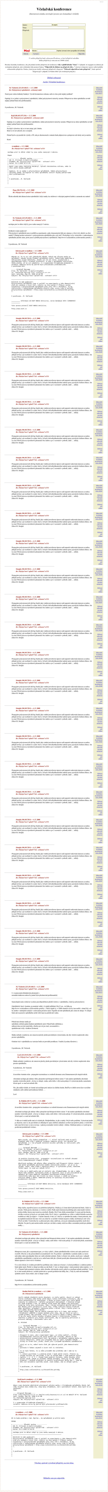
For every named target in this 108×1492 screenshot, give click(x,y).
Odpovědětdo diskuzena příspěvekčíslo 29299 (98, 655)
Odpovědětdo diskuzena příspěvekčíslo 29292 (98, 460)
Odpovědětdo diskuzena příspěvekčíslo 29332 (98, 1235)
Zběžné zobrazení (54, 77)
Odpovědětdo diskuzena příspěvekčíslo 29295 (98, 544)
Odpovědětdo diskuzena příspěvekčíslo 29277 (98, 90)
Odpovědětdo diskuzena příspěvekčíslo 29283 (98, 221)
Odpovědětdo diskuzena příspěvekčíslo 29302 (98, 739)
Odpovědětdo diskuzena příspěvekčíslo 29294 (98, 516)
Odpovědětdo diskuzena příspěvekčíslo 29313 (98, 989)
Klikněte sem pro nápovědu (54, 1478)
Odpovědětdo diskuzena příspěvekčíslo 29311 (98, 1415)
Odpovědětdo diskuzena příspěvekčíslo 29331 (98, 1204)
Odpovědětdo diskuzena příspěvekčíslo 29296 (98, 572)
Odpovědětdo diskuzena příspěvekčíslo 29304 (98, 794)
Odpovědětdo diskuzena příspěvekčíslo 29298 (98, 627)
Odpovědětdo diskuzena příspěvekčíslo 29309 (98, 934)
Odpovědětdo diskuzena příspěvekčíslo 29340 (98, 1294)
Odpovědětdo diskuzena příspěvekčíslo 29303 (98, 767)
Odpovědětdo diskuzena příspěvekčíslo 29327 (98, 1104)
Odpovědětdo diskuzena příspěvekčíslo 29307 (98, 878)
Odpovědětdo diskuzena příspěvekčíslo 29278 (98, 118)
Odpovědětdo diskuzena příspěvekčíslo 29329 (98, 1136)
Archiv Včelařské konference (54, 82)
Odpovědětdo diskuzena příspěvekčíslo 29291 (98, 432)
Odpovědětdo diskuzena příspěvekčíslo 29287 (98, 321)
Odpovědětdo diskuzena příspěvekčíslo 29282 (98, 193)
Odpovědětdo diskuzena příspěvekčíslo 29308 (98, 906)
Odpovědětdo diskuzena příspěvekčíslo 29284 (98, 253)
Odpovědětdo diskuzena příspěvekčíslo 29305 (98, 822)
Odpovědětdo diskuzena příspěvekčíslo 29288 (98, 349)
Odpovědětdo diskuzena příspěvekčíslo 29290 (98, 404)
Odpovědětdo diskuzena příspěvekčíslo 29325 (98, 1057)
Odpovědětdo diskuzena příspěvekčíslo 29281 (98, 149)
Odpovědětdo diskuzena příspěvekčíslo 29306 (98, 850)
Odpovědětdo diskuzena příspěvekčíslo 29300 (98, 683)
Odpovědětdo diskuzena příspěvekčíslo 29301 (98, 711)
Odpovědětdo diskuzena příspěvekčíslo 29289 (98, 377)
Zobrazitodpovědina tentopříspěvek (99, 100)
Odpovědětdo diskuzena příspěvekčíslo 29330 (98, 1382)
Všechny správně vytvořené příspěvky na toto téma (54, 1463)
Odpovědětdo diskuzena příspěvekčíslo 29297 (98, 599)
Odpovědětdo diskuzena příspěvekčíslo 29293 (98, 488)
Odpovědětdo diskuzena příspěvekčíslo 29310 (98, 961)
